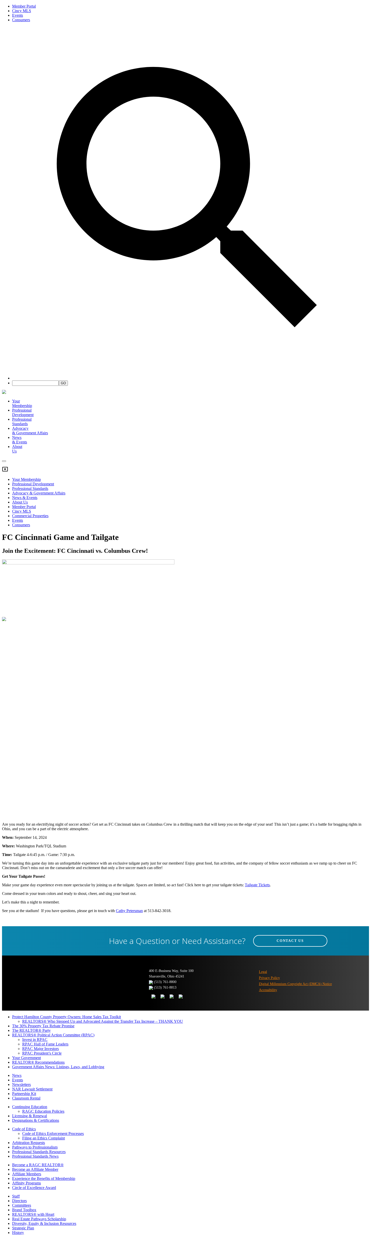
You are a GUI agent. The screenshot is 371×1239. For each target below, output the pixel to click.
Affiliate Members (26, 1174)
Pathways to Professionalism (35, 1147)
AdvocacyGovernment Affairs (30, 430)
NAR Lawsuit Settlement (32, 1089)
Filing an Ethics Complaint (43, 1138)
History (18, 1232)
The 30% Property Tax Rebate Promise (43, 1026)
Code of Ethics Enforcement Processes (53, 1133)
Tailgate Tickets (257, 885)
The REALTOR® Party (31, 1030)
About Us (20, 502)
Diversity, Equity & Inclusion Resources (44, 1223)
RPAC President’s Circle (42, 1053)
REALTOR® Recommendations (38, 1062)
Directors (19, 1201)
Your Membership (22, 403)
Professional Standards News (35, 1156)
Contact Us (290, 941)
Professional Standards (22, 421)
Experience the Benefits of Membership (43, 1178)
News (16, 1075)
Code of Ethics (24, 1129)
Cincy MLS (21, 11)
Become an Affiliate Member (35, 1169)
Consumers (21, 20)
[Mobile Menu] (4, 461)
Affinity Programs (26, 1183)
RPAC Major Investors (40, 1048)
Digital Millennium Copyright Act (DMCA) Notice (295, 984)
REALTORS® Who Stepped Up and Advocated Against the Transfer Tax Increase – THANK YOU (102, 1021)
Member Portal (24, 6)
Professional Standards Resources (39, 1152)
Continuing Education (29, 1107)
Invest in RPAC (34, 1039)
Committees (21, 1205)
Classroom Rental (26, 1098)
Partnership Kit (24, 1093)
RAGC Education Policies (43, 1111)
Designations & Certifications (35, 1120)
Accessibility (268, 990)
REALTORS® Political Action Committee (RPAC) (53, 1035)
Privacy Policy (269, 978)
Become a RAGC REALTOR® (38, 1165)
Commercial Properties (30, 516)
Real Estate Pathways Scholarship (39, 1219)
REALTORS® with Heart (33, 1214)
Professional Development (23, 412)
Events (17, 15)
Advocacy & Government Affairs (38, 493)
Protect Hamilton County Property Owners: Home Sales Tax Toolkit (66, 1017)
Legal (263, 972)
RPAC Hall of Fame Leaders (45, 1044)
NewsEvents (19, 439)
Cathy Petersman (129, 911)
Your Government (26, 1058)
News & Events (24, 497)
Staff (16, 1196)
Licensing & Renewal (29, 1116)
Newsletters (21, 1084)
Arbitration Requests (28, 1142)
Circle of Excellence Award (34, 1187)
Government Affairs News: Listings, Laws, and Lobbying (58, 1067)
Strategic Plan (23, 1228)
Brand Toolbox (24, 1210)
